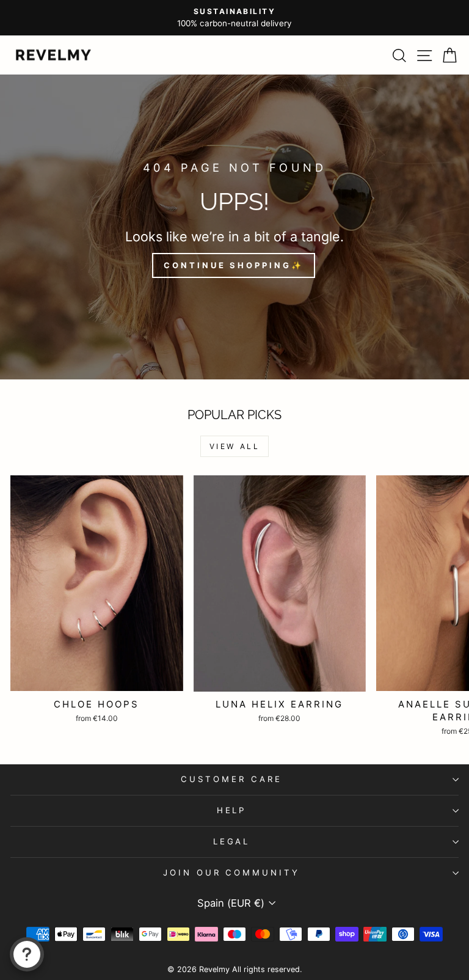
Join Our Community (231, 872)
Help (232, 810)
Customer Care (231, 779)
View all (234, 446)
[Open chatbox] (27, 954)
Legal (231, 841)
